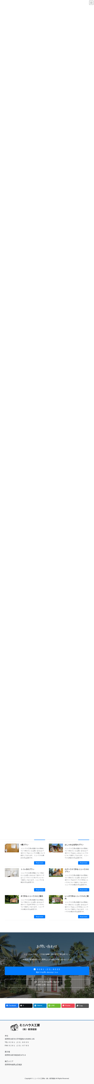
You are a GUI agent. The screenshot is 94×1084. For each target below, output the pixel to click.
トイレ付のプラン (27, 869)
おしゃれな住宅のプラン (74, 845)
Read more (39, 863)
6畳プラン (25, 845)
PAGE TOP (89, 1049)
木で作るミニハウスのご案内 (32, 896)
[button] (47, 971)
